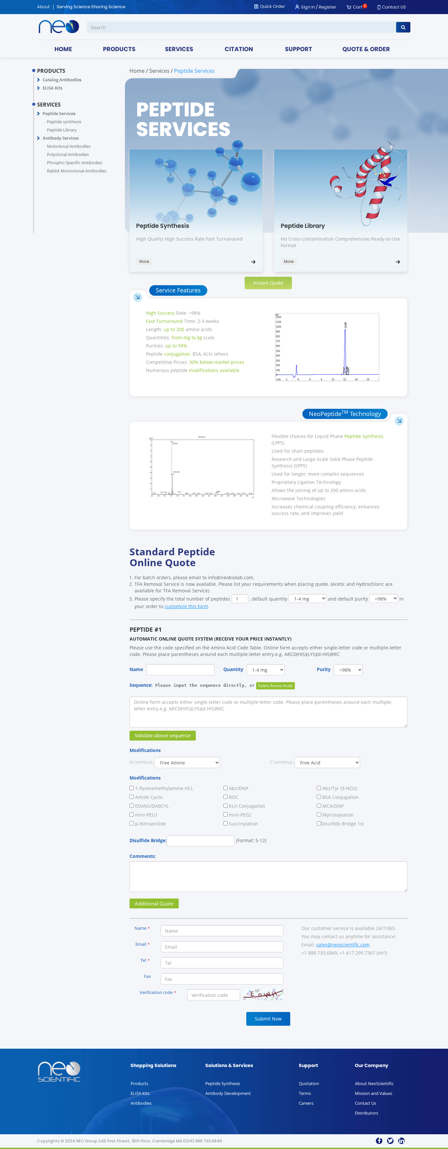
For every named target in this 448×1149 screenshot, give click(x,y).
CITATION (239, 50)
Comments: (143, 856)
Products (139, 1083)
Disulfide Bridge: (148, 840)
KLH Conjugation (246, 806)
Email (142, 944)
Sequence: (192, 685)
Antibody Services (61, 138)
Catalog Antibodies (62, 80)
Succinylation (243, 824)
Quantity (233, 669)
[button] (38, 80)
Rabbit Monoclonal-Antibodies (76, 171)
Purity (324, 669)
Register (327, 7)
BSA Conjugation (340, 797)
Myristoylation (337, 815)
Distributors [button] (366, 1113)
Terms (305, 1093)
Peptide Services (59, 113)
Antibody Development (228, 1093)
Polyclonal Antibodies (68, 154)
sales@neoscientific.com (343, 944)
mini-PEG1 (146, 815)
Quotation (309, 1083)
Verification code (158, 992)
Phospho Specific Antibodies (74, 163)
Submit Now (268, 1019)
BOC (233, 797)
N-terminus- (142, 762)
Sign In (308, 7)
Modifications (145, 750)
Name (136, 669)
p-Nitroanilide (150, 824)
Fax (147, 976)
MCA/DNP (332, 806)
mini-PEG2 (240, 815)
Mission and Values (373, 1093)
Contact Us (365, 1103)
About (43, 7)
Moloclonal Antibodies (69, 146)
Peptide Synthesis (222, 1083)
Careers (306, 1103)
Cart (357, 7)
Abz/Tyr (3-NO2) (339, 788)
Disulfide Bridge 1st (342, 824)
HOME (63, 50)
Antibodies (141, 1103)
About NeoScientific (374, 1083)
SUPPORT (298, 50)
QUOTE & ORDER (366, 50)
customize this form (186, 606)
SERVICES (179, 50)
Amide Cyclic (148, 797)
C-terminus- (282, 762)
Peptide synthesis (64, 122)
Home (137, 70)
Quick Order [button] (272, 6)
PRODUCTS (119, 50)
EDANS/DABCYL (151, 806)
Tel (145, 960)
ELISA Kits (52, 88)
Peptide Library (62, 130)
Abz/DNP (238, 788)
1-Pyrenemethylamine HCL (163, 788)
